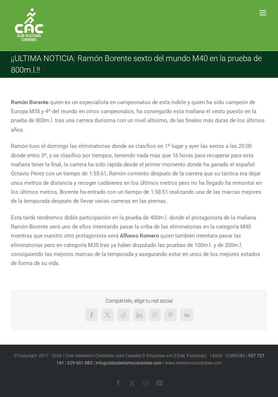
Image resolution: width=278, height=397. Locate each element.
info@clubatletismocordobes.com (129, 363)
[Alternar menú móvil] (263, 13)
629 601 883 (79, 363)
